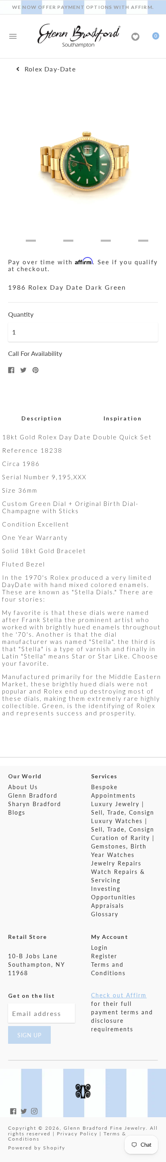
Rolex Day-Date (50, 69)
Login (99, 947)
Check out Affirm (119, 995)
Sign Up (29, 1035)
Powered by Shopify (36, 1148)
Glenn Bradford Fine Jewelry (105, 1128)
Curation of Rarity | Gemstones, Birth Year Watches (123, 846)
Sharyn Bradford (34, 803)
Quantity (20, 314)
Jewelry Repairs (116, 863)
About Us (23, 787)
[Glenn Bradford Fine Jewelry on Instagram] (34, 1110)
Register (104, 956)
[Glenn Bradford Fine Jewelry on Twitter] (24, 1110)
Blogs (16, 812)
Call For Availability (35, 353)
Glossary (104, 914)
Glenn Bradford (33, 795)
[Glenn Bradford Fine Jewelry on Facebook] (13, 1110)
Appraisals (107, 905)
